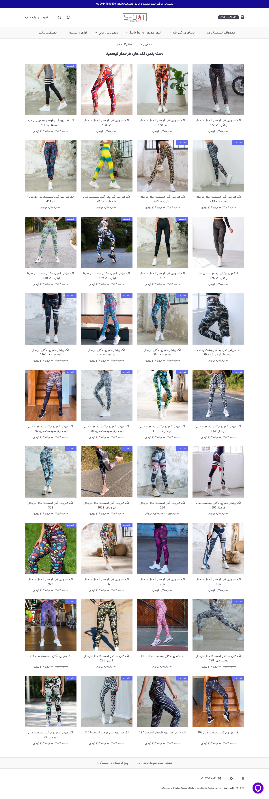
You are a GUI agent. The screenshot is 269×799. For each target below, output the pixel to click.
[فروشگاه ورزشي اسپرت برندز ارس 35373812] (134, 17)
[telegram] (231, 778)
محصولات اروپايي (108, 32)
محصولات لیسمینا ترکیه (220, 32)
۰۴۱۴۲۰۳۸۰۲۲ (209, 778)
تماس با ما (146, 44)
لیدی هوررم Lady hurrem (145, 32)
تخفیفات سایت (47, 32)
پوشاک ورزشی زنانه (183, 32)
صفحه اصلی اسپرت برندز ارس (154, 762)
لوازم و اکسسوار (77, 32)
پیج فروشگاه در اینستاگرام (112, 762)
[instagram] (243, 778)
